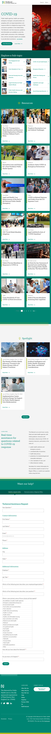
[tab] (15, 492)
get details (19, 39)
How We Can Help (25, 694)
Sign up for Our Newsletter (42, 689)
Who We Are (25, 688)
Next (35, 310)
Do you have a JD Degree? (10, 657)
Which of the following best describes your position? (18, 591)
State (4, 559)
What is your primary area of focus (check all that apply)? (19, 598)
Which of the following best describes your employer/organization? (23, 584)
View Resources (7, 43)
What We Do (25, 690)
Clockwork (47, 721)
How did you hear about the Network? (14, 649)
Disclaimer (4, 718)
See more (25, 417)
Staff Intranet (25, 706)
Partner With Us (25, 703)
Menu (46, 2)
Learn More (17, 43)
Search (42, 2)
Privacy (10, 718)
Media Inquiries (23, 698)
